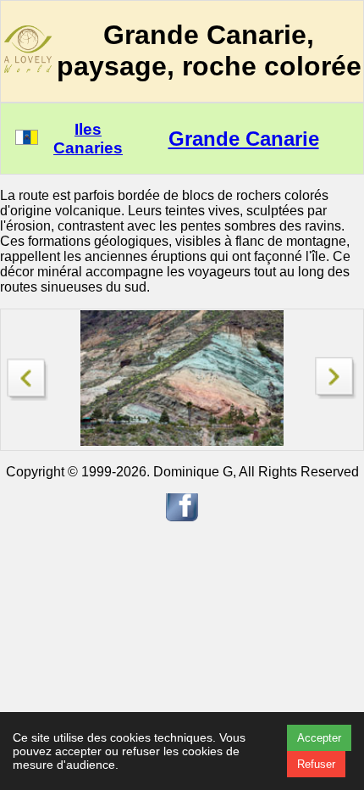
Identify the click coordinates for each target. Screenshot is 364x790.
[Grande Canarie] (28, 375)
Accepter (319, 738)
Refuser (316, 764)
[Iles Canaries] (26, 140)
